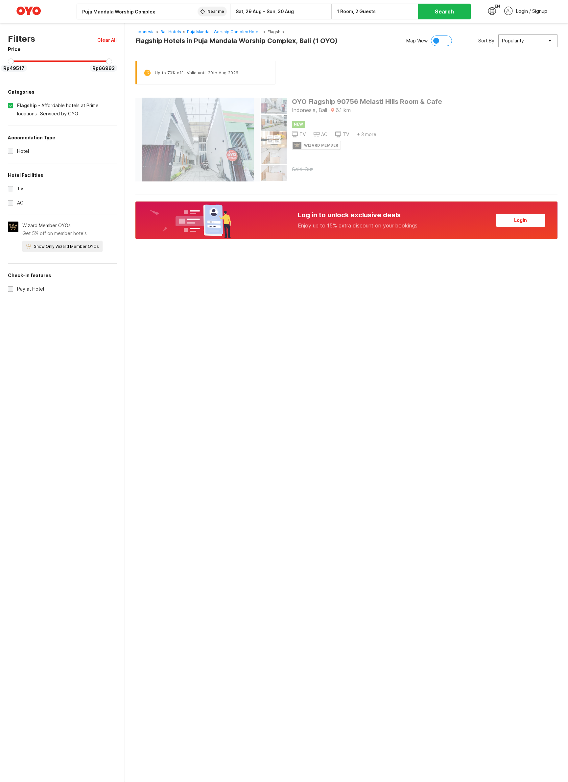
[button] (107, 40)
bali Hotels (170, 31)
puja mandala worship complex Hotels (224, 31)
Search (444, 11)
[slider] (11, 61)
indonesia (144, 31)
